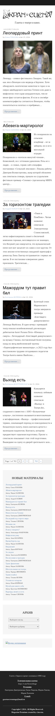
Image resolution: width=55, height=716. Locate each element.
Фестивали (9, 122)
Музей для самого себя (15, 586)
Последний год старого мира (17, 518)
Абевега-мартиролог (23, 125)
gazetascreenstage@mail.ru (14, 699)
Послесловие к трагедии (15, 558)
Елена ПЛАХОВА (11, 37)
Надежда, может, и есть (15, 592)
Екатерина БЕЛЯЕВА (13, 297)
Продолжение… (12, 111)
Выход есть (14, 379)
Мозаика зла (10, 524)
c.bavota (39, 712)
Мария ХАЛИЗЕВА (12, 130)
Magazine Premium (19, 712)
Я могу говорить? (13, 530)
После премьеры (11, 201)
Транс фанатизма (12, 563)
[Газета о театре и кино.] (27, 12)
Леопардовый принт (23, 33)
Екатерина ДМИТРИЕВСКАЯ (16, 384)
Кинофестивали (11, 29)
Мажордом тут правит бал (16, 502)
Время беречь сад (13, 541)
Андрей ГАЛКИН (11, 209)
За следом (10, 552)
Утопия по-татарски (14, 580)
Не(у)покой (10, 547)
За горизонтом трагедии (26, 204)
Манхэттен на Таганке (14, 513)
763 (36, 461)
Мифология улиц (12, 535)
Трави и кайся (11, 575)
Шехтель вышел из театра (16, 569)
